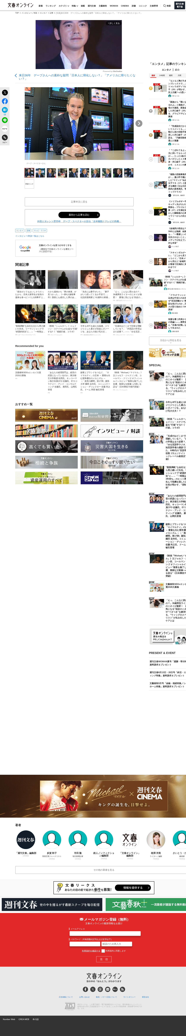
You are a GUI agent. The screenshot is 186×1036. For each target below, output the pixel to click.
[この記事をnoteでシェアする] (5, 129)
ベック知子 (175, 246)
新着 (41, 6)
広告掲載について (66, 997)
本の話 (36, 1019)
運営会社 (145, 997)
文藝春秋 (103, 6)
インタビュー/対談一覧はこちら (29, 236)
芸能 (28, 231)
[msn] (115, 989)
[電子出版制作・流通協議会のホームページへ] (70, 1006)
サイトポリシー (129, 997)
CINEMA (125, 6)
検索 (169, 6)
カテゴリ (63, 6)
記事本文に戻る (79, 201)
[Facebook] (85, 989)
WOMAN (114, 6)
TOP (17, 13)
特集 (74, 6)
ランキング (51, 6)
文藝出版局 (175, 331)
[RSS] (122, 989)
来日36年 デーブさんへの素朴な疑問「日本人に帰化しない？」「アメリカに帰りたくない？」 (77, 77)
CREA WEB (24, 1019)
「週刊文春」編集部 (178, 195)
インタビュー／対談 (29, 13)
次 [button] (138, 123)
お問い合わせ (84, 997)
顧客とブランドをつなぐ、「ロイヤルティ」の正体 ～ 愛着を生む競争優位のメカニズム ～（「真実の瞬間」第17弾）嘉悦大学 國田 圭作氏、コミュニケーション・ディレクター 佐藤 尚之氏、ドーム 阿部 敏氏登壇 (95, 382)
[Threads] (100, 989)
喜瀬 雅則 (175, 313)
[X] (92, 989)
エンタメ (43, 13)
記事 (51, 13)
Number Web (9, 1019)
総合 (177, 69)
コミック (143, 6)
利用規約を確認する (91, 951)
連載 (83, 6)
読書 (134, 6)
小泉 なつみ (175, 96)
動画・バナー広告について (106, 997)
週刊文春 (92, 6)
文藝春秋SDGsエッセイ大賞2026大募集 (28, 375)
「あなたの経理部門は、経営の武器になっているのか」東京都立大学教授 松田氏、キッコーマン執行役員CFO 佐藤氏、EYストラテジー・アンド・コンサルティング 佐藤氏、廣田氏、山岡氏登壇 (63, 382)
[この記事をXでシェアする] (4, 93)
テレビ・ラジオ (40, 231)
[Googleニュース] (107, 989)
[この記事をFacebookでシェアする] (4, 101)
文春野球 (154, 6)
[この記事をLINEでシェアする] (4, 120)
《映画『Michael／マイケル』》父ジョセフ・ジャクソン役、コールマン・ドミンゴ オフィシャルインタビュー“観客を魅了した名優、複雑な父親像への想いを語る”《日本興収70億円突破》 (128, 381)
